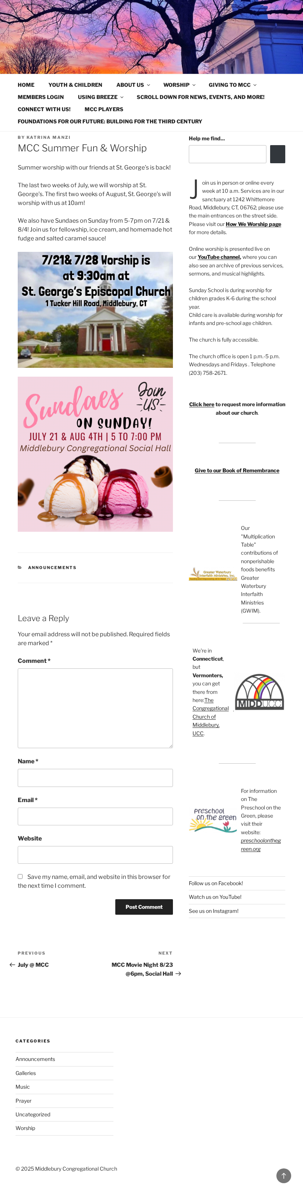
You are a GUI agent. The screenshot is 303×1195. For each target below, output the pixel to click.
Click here (201, 404)
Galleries (26, 1073)
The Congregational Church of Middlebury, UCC (211, 716)
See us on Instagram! (213, 911)
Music (23, 1086)
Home (26, 85)
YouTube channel (219, 257)
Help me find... (207, 138)
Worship (176, 85)
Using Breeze (98, 97)
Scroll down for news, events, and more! (201, 97)
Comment (34, 660)
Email (28, 800)
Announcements (52, 567)
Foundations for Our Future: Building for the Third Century (110, 121)
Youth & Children (75, 85)
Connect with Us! (44, 109)
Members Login (41, 97)
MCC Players (104, 109)
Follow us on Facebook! (216, 883)
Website (30, 838)
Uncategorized (33, 1114)
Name (28, 761)
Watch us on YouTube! (215, 897)
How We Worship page (253, 224)
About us (130, 85)
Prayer (23, 1101)
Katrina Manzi (49, 137)
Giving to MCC (230, 85)
